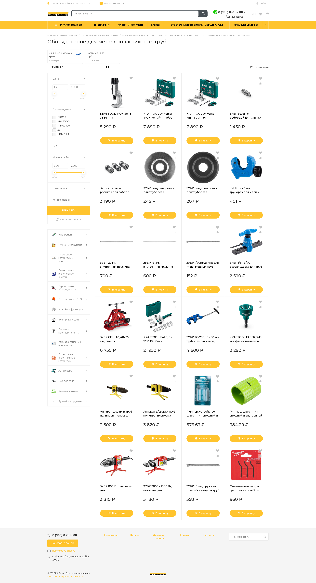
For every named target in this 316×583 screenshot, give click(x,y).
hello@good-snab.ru (114, 3)
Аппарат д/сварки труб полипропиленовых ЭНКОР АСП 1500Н (159, 415)
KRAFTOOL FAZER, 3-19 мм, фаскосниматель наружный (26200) (246, 341)
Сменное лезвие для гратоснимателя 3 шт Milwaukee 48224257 (244, 490)
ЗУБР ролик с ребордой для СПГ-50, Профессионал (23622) (246, 117)
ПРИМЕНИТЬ (68, 210)
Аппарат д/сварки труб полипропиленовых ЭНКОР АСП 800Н (116, 415)
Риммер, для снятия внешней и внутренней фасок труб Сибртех (246, 415)
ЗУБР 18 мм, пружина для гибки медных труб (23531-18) (202, 490)
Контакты (208, 535)
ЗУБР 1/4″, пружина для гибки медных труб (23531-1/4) (202, 266)
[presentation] (98, 93)
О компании (111, 535)
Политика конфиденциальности (65, 576)
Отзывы (184, 535)
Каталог (135, 535)
